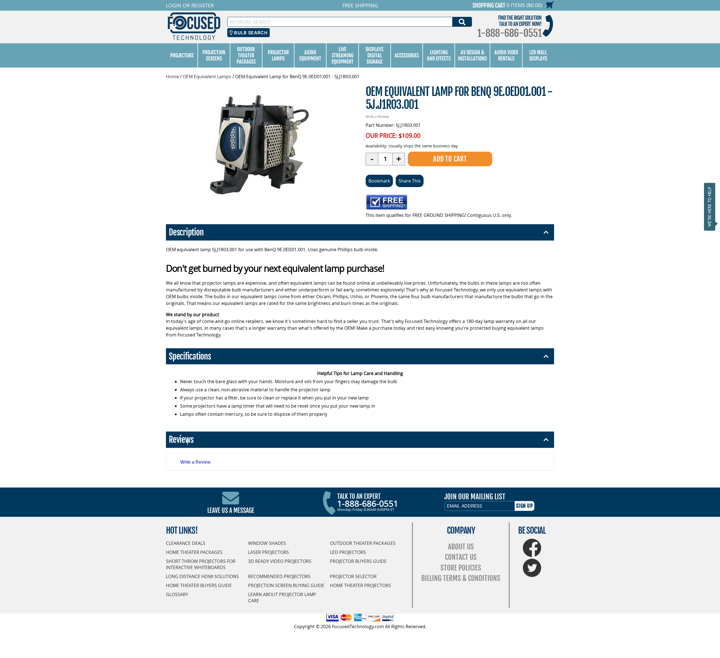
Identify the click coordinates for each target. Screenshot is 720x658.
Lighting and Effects (439, 55)
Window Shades (267, 543)
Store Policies (460, 567)
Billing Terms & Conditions (460, 578)
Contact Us (461, 557)
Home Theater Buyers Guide (199, 585)
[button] (711, 207)
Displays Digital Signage (374, 55)
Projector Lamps (278, 55)
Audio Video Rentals (506, 55)
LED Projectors (348, 552)
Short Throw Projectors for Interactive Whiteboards (200, 564)
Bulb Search (250, 32)
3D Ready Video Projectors (279, 561)
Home (172, 76)
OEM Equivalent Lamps (207, 76)
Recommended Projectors (279, 576)
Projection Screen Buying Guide (286, 585)
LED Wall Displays (538, 55)
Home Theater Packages (194, 552)
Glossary (177, 594)
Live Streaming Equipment (343, 55)
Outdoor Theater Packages (246, 55)
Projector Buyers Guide (358, 561)
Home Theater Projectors (360, 585)
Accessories (407, 55)
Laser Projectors (268, 552)
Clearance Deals (185, 543)
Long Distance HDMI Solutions (202, 576)
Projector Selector (353, 576)
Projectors (182, 55)
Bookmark (379, 181)
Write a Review (377, 116)
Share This (410, 181)
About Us (461, 546)
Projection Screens (213, 55)
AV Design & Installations (472, 55)
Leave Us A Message (230, 510)
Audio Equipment (310, 55)
